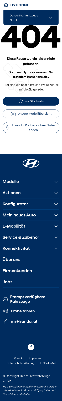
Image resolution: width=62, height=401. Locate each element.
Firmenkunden (17, 270)
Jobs (7, 281)
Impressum (36, 358)
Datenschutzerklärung (20, 362)
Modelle (11, 181)
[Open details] (50, 18)
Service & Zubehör (21, 237)
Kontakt (18, 358)
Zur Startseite (34, 101)
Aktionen (12, 192)
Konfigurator (15, 203)
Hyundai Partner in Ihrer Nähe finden (33, 127)
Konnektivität (16, 248)
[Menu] (57, 5)
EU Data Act (48, 362)
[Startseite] (31, 161)
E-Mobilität (14, 226)
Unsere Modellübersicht (34, 114)
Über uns (11, 259)
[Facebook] (31, 347)
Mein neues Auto (19, 215)
